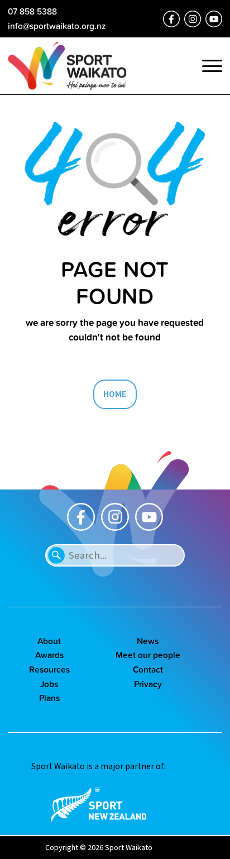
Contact (148, 669)
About (49, 641)
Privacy (148, 684)
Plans (49, 698)
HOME (115, 394)
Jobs (49, 684)
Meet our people (148, 655)
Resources (49, 669)
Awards (49, 655)
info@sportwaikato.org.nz (57, 26)
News (148, 641)
